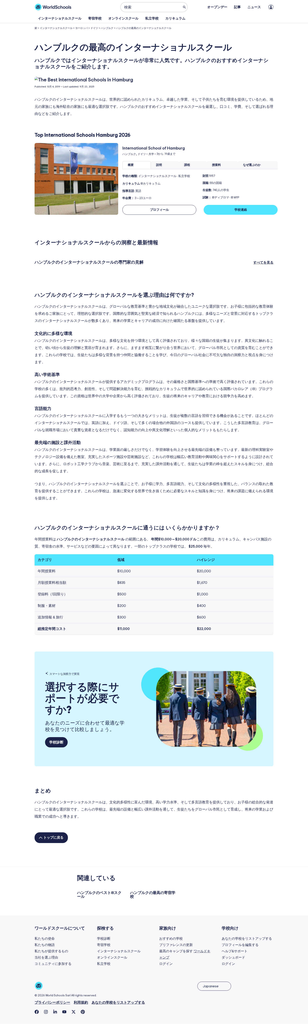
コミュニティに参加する (53, 963)
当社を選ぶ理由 (46, 957)
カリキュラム (175, 18)
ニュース (254, 7)
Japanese (211, 986)
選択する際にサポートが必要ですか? (82, 698)
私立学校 (152, 18)
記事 (237, 7)
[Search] (184, 7)
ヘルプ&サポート (234, 951)
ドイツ (94, 28)
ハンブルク (107, 28)
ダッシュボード (233, 957)
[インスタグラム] (46, 1012)
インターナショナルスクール (60, 18)
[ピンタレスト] (83, 1012)
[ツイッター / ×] (73, 1012)
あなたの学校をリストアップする (247, 938)
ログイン (166, 963)
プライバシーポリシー (52, 1002)
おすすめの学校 (171, 938)
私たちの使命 (45, 938)
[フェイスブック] (37, 1012)
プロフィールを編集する (240, 945)
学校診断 (103, 938)
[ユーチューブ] (64, 1012)
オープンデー (217, 7)
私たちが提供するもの (51, 951)
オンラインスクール (123, 18)
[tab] (136, 165)
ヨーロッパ (81, 28)
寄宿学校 (95, 18)
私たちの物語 (45, 945)
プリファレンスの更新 (176, 945)
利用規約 (81, 1002)
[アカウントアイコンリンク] (270, 7)
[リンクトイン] (55, 1012)
